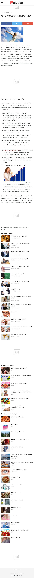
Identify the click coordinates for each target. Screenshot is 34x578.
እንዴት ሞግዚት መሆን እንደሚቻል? (19, 259)
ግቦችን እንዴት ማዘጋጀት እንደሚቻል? (20, 266)
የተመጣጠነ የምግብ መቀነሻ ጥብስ (19, 383)
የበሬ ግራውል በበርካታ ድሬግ (17, 417)
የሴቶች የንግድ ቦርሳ (15, 507)
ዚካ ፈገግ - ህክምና (15, 522)
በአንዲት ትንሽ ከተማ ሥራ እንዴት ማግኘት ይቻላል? (21, 297)
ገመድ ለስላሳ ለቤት (15, 515)
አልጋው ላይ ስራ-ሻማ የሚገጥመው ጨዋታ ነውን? (21, 305)
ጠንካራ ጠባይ (14, 312)
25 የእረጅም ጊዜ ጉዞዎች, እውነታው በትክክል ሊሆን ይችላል (21, 455)
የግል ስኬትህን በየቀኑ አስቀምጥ (11, 150)
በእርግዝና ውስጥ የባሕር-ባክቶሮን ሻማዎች (21, 376)
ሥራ (12, 12)
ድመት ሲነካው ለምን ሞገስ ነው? (18, 368)
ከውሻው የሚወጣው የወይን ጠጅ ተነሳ (20, 439)
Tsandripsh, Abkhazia (17, 432)
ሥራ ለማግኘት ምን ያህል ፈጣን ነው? (20, 281)
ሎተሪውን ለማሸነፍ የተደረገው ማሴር (20, 398)
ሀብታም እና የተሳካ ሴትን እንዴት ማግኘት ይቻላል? (20, 252)
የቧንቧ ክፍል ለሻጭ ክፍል (17, 500)
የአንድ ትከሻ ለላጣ (15, 538)
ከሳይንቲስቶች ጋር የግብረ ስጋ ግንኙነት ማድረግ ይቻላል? (22, 463)
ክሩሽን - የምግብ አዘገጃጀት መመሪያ (19, 530)
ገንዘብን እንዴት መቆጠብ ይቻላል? (19, 236)
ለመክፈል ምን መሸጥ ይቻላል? (18, 319)
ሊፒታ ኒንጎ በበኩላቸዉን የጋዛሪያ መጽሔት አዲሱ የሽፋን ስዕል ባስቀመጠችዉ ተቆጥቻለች (21, 391)
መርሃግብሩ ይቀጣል (15, 289)
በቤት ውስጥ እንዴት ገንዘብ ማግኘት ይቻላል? (21, 327)
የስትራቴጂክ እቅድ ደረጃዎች (17, 274)
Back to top (17, 570)
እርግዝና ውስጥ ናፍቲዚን (16, 485)
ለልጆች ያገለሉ (14, 424)
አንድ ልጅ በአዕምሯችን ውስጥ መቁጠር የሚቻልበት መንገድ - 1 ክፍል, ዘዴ (20, 407)
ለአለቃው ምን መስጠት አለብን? (18, 334)
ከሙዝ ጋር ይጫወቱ (15, 492)
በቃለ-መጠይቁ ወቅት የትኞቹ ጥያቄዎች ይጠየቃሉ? (20, 244)
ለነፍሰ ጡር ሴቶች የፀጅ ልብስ (18, 447)
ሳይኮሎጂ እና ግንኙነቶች (5, 12)
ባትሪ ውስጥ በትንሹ (15, 477)
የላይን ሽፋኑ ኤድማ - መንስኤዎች (19, 470)
